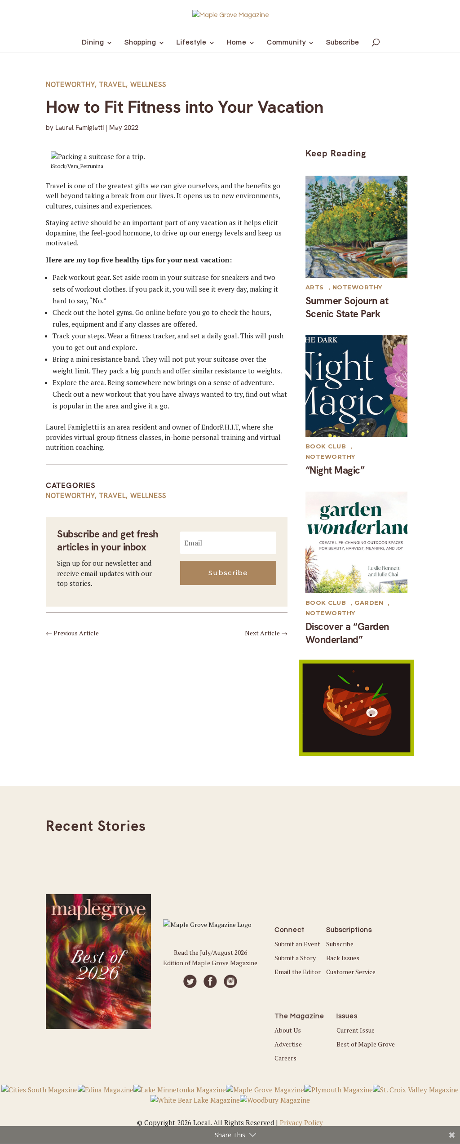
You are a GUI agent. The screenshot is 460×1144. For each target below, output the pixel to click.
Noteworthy (70, 84)
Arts (314, 287)
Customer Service (351, 971)
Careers (285, 1058)
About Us (287, 1030)
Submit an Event (297, 944)
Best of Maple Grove (365, 1044)
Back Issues (342, 957)
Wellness (148, 84)
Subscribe (340, 944)
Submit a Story (295, 957)
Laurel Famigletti (79, 127)
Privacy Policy (301, 1122)
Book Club (325, 446)
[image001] (356, 753)
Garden (368, 602)
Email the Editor (297, 971)
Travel (112, 84)
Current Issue (355, 1030)
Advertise (288, 1044)
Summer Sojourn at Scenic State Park (347, 307)
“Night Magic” (335, 470)
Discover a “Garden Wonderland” (347, 633)
